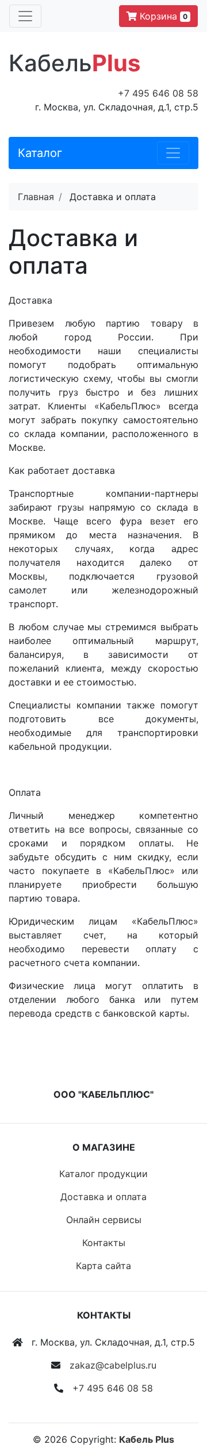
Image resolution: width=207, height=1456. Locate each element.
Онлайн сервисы (103, 1219)
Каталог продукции (103, 1173)
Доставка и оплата (103, 1196)
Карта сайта (103, 1265)
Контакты (103, 1242)
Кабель (74, 63)
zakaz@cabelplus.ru (113, 1365)
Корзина (162, 16)
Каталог (40, 153)
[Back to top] (181, 1401)
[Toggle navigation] (25, 16)
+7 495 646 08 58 (158, 93)
